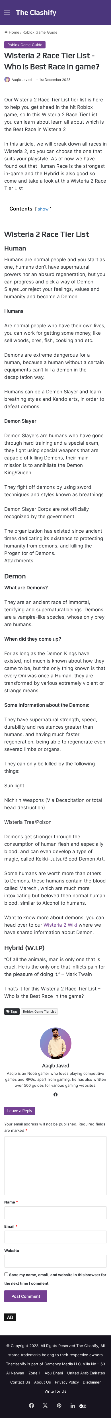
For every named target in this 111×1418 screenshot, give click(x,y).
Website (11, 1250)
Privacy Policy (67, 1382)
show (43, 209)
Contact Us (20, 1382)
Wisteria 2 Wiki (60, 925)
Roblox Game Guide (39, 32)
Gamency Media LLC (62, 1364)
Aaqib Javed (22, 79)
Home (13, 32)
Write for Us (55, 1391)
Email (10, 1226)
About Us (42, 1382)
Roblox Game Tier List (39, 1012)
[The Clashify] (36, 12)
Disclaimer (92, 1382)
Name (11, 1202)
